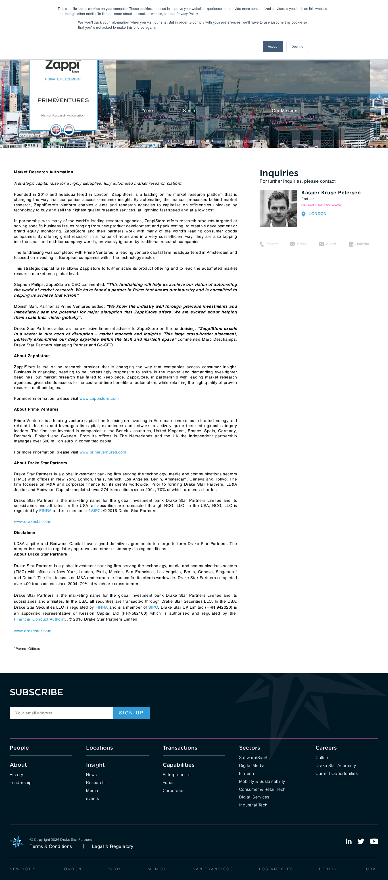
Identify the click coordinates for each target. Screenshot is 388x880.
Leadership (21, 782)
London (71, 868)
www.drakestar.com (32, 521)
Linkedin (362, 244)
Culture (322, 757)
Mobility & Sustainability (262, 781)
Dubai (370, 868)
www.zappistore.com (99, 398)
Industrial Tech (253, 805)
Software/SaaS (253, 757)
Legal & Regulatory (112, 846)
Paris (114, 868)
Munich (157, 868)
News (91, 774)
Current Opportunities (337, 773)
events (92, 798)
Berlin (328, 868)
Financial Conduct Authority (40, 619)
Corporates (173, 790)
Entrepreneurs (177, 774)
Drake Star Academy (336, 765)
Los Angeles (276, 868)
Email (302, 244)
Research (95, 782)
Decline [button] (297, 46)
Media (92, 790)
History (16, 774)
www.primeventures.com (103, 452)
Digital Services (254, 797)
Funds (169, 782)
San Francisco (213, 868)
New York (23, 868)
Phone (272, 244)
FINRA (45, 510)
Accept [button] (273, 46)
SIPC (96, 510)
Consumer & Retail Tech (262, 789)
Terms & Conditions (51, 846)
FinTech (246, 773)
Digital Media (252, 765)
